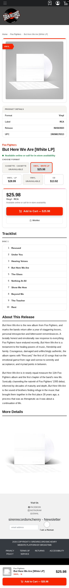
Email (35, 513)
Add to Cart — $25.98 (36, 211)
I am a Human (47, 530)
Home (5, 34)
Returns (39, 551)
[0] (66, 3)
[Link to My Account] (58, 3)
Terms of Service (25, 552)
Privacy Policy (10, 552)
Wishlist (36, 220)
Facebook (35, 507)
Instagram (35, 510)
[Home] (11, 15)
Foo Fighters (15, 34)
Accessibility (57, 551)
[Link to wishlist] (50, 3)
